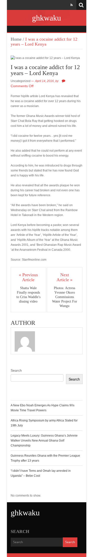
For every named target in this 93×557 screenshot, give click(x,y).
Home (16, 39)
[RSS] (71, 5)
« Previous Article (28, 277)
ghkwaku (46, 17)
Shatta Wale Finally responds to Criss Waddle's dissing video (28, 294)
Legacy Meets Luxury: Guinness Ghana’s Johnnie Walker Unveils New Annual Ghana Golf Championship (44, 440)
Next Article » (64, 277)
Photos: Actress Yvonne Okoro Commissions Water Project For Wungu (64, 297)
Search (16, 370)
